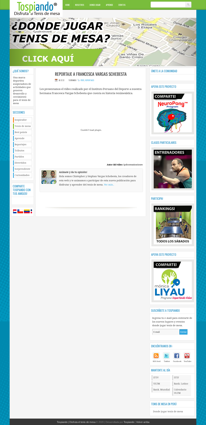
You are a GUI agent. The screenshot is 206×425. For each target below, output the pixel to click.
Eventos (122, 4)
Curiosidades (22, 175)
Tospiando (129, 422)
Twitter (167, 361)
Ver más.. (109, 184)
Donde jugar (95, 4)
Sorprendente (22, 169)
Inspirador (21, 120)
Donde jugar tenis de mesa (168, 411)
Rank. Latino (181, 383)
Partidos (19, 156)
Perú (82, 80)
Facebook (177, 361)
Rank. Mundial (161, 389)
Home (67, 4)
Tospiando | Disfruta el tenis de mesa (76, 422)
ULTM (156, 383)
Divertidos (20, 163)
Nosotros (79, 4)
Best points (21, 132)
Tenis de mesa (23, 126)
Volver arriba (142, 422)
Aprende (109, 4)
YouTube (187, 361)
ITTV (156, 377)
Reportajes (20, 144)
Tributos (19, 150)
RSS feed (156, 361)
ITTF (176, 377)
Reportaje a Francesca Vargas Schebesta (91, 74)
